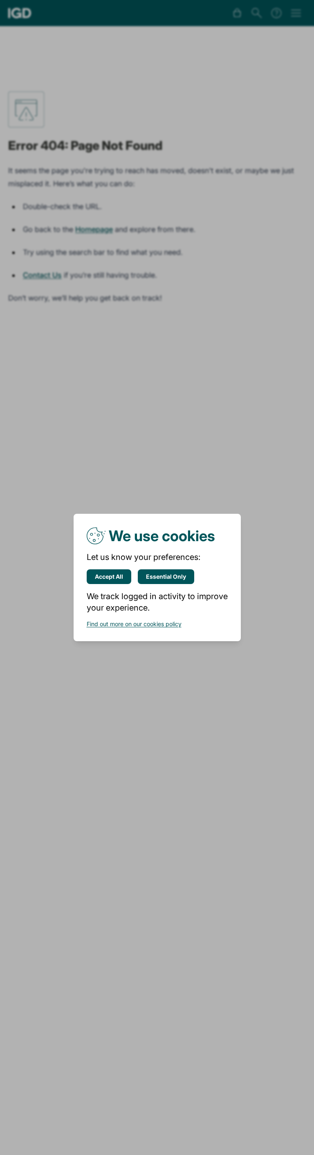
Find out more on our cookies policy (134, 623)
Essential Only (166, 576)
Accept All (109, 576)
